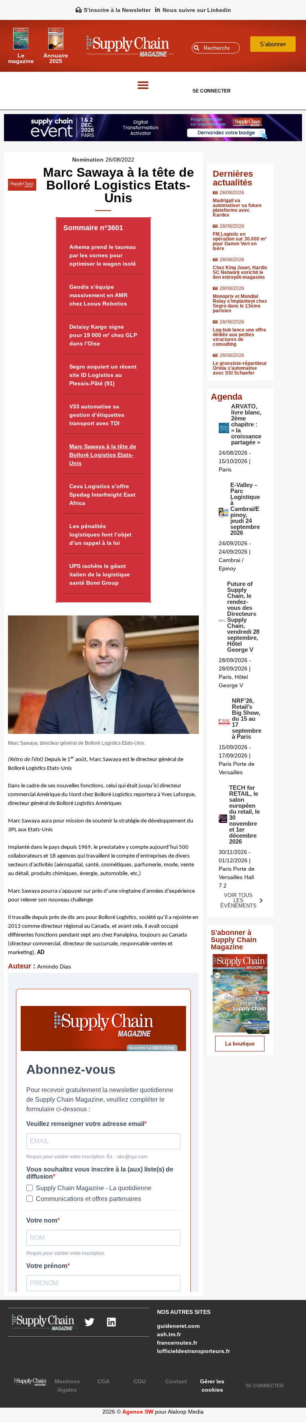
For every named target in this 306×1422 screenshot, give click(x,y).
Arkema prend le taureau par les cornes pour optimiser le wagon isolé (102, 255)
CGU (139, 1381)
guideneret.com (178, 1326)
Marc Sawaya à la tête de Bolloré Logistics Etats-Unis (102, 454)
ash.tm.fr (169, 1334)
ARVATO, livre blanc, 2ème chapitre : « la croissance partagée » (246, 424)
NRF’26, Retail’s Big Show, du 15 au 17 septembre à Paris (246, 718)
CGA (103, 1381)
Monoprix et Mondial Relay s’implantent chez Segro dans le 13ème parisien (240, 304)
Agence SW (137, 1411)
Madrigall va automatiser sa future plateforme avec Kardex (237, 208)
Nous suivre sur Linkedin (197, 10)
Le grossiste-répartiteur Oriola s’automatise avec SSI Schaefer (240, 368)
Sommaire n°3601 (93, 228)
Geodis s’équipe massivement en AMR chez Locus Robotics (98, 295)
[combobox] (216, 47)
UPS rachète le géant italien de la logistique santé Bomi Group (99, 574)
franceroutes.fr (177, 1342)
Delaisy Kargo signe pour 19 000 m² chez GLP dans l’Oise (103, 335)
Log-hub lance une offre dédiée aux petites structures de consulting (239, 337)
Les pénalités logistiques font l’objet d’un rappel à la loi (100, 534)
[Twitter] (90, 1322)
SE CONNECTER (211, 91)
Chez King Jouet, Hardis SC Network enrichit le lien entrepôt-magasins (240, 272)
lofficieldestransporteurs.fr (193, 1351)
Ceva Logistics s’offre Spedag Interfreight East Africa (102, 494)
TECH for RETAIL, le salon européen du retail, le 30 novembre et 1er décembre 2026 (244, 814)
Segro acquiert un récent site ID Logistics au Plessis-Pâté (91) (103, 375)
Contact (176, 1381)
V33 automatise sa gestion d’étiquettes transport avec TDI (96, 414)
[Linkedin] (112, 1322)
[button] (143, 85)
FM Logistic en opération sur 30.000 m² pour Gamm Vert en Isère (240, 241)
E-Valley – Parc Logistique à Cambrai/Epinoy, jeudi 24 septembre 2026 (245, 508)
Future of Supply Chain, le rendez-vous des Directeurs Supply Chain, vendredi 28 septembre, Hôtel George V (243, 616)
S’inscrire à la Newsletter (117, 10)
